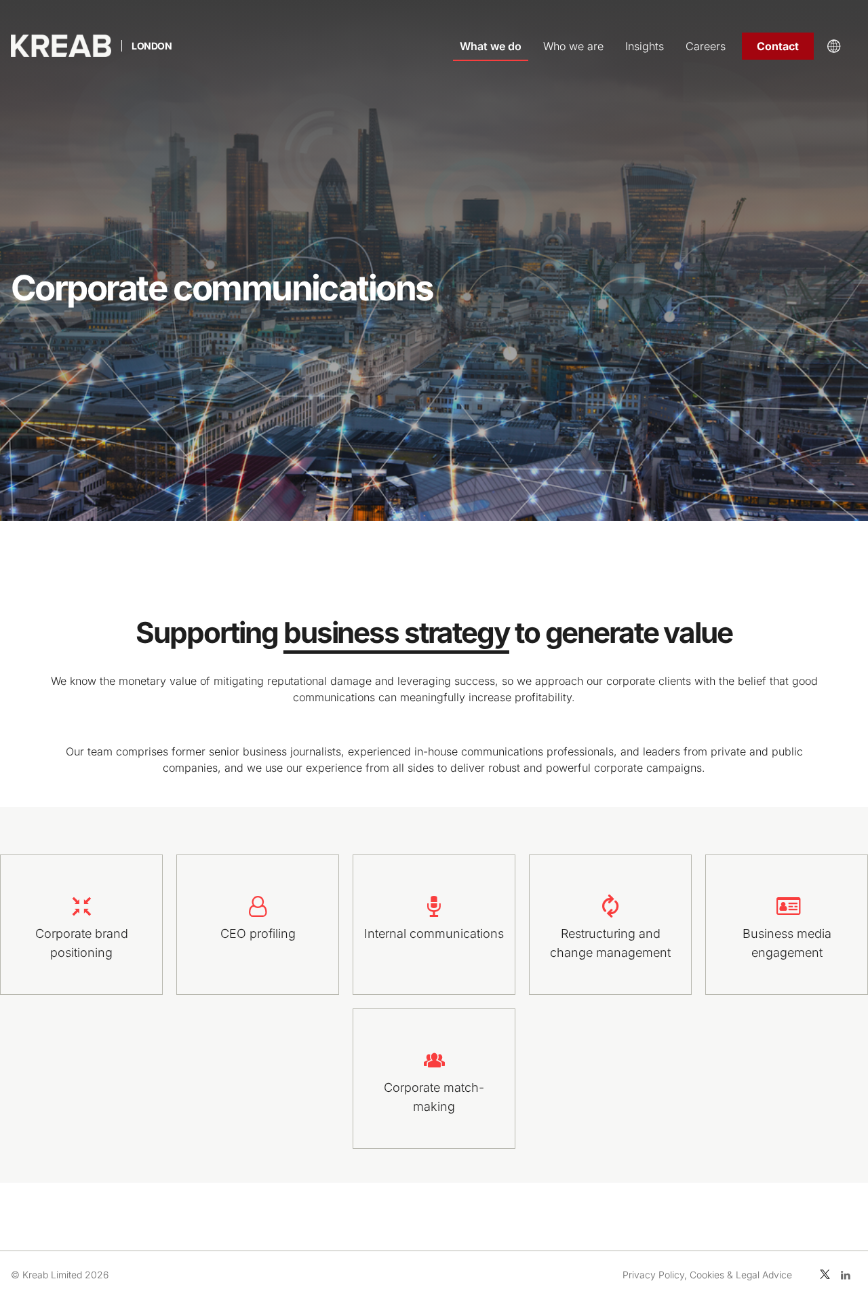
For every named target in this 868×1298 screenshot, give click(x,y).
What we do (490, 46)
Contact (778, 46)
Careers (706, 46)
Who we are (573, 46)
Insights (644, 46)
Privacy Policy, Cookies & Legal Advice (707, 1274)
